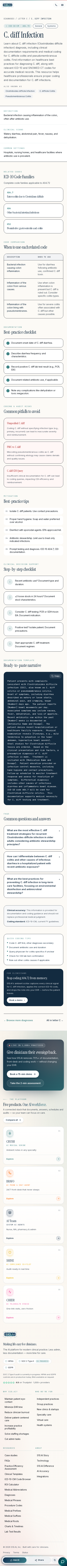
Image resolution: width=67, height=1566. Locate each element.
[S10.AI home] (10, 5)
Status (25, 1552)
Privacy (6, 1552)
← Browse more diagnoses (18, 1020)
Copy (57, 676)
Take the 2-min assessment (25, 1083)
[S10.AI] (10, 1334)
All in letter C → (55, 1020)
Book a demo (15, 1000)
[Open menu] (62, 5)
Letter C (23, 18)
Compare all (12, 1120)
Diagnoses (9, 18)
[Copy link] (54, 1560)
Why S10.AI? (10, 1392)
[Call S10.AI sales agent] (56, 5)
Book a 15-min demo (21, 1074)
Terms (16, 1552)
